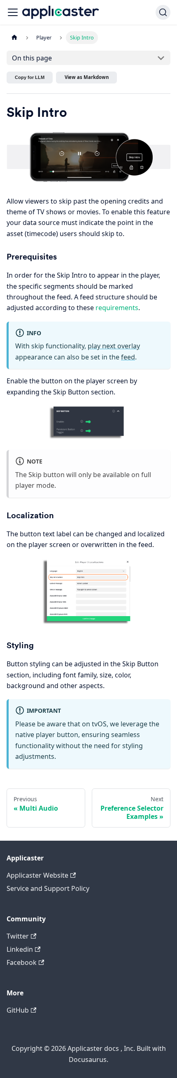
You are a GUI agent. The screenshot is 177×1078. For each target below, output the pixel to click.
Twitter (18, 936)
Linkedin (20, 949)
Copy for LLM (29, 77)
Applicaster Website (37, 875)
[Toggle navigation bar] (13, 12)
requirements (116, 307)
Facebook (22, 962)
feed (128, 357)
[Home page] (14, 37)
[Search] (163, 12)
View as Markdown (87, 77)
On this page (32, 58)
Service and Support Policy (48, 888)
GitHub (18, 1010)
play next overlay (114, 345)
